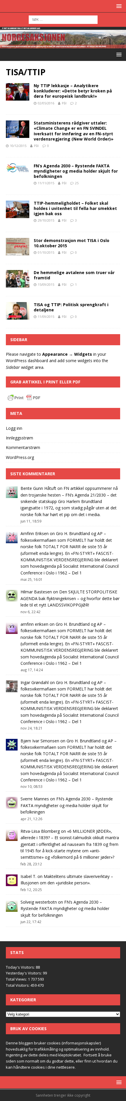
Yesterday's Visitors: (24, 973)
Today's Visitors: (21, 967)
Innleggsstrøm (19, 438)
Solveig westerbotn (39, 902)
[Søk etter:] (63, 19)
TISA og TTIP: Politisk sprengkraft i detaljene (71, 307)
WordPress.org (20, 457)
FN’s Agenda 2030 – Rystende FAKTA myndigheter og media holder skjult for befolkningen (76, 171)
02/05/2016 (46, 103)
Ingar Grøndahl (35, 682)
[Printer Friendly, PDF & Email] (24, 399)
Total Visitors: (18, 985)
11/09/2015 (46, 316)
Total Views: (17, 979)
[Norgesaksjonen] (63, 45)
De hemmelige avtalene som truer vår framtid (74, 275)
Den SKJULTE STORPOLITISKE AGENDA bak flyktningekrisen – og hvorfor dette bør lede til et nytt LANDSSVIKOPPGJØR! (70, 598)
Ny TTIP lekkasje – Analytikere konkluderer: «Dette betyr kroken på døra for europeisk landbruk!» (73, 91)
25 (77, 183)
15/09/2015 (46, 284)
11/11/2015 (46, 183)
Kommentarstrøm (23, 447)
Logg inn (14, 428)
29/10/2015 (46, 220)
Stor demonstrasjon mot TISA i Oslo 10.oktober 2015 (71, 243)
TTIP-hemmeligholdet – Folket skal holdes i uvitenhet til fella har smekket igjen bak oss (75, 208)
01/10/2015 (46, 252)
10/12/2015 (18, 145)
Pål (64, 103)
